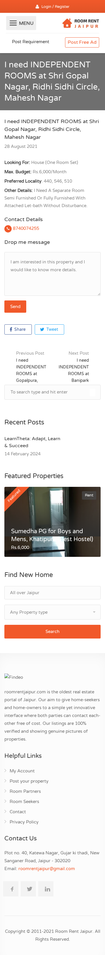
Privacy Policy (24, 822)
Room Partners (25, 791)
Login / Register (55, 6)
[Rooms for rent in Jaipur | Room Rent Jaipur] (80, 24)
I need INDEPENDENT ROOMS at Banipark (74, 367)
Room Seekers (24, 801)
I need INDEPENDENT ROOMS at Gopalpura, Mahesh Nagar (31, 370)
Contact (18, 811)
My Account (22, 771)
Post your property (29, 781)
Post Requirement (30, 41)
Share (19, 329)
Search (53, 631)
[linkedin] (45, 888)
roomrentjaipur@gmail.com (46, 868)
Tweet (51, 329)
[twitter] (28, 888)
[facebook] (10, 888)
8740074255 (25, 228)
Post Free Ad (82, 42)
